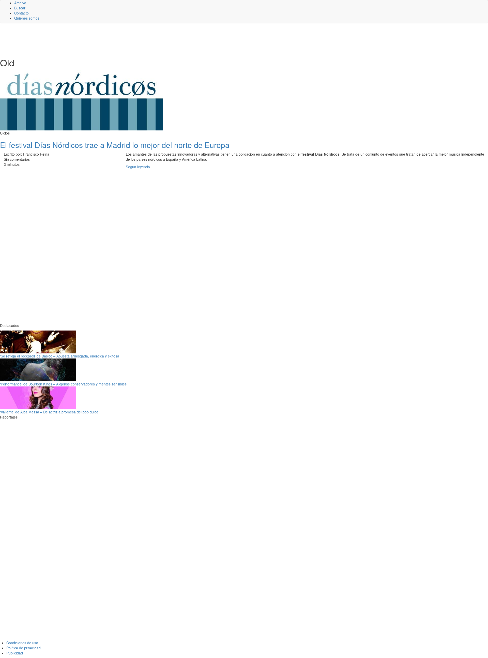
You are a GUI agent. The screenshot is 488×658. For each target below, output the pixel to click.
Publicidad (14, 652)
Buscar (19, 7)
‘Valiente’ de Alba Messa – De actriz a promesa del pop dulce (49, 411)
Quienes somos (26, 18)
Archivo (20, 2)
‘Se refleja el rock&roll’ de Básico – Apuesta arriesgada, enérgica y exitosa (59, 355)
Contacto (21, 13)
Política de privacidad (23, 647)
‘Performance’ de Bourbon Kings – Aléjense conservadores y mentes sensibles (63, 383)
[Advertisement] (124, 39)
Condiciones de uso (22, 642)
